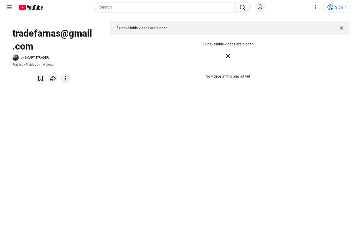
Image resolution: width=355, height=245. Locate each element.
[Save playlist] (40, 78)
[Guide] (9, 7)
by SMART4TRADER (35, 57)
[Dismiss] (341, 28)
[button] (30, 57)
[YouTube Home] (31, 7)
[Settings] (316, 7)
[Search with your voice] (260, 7)
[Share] (53, 78)
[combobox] (166, 7)
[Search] (242, 7)
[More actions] (65, 78)
